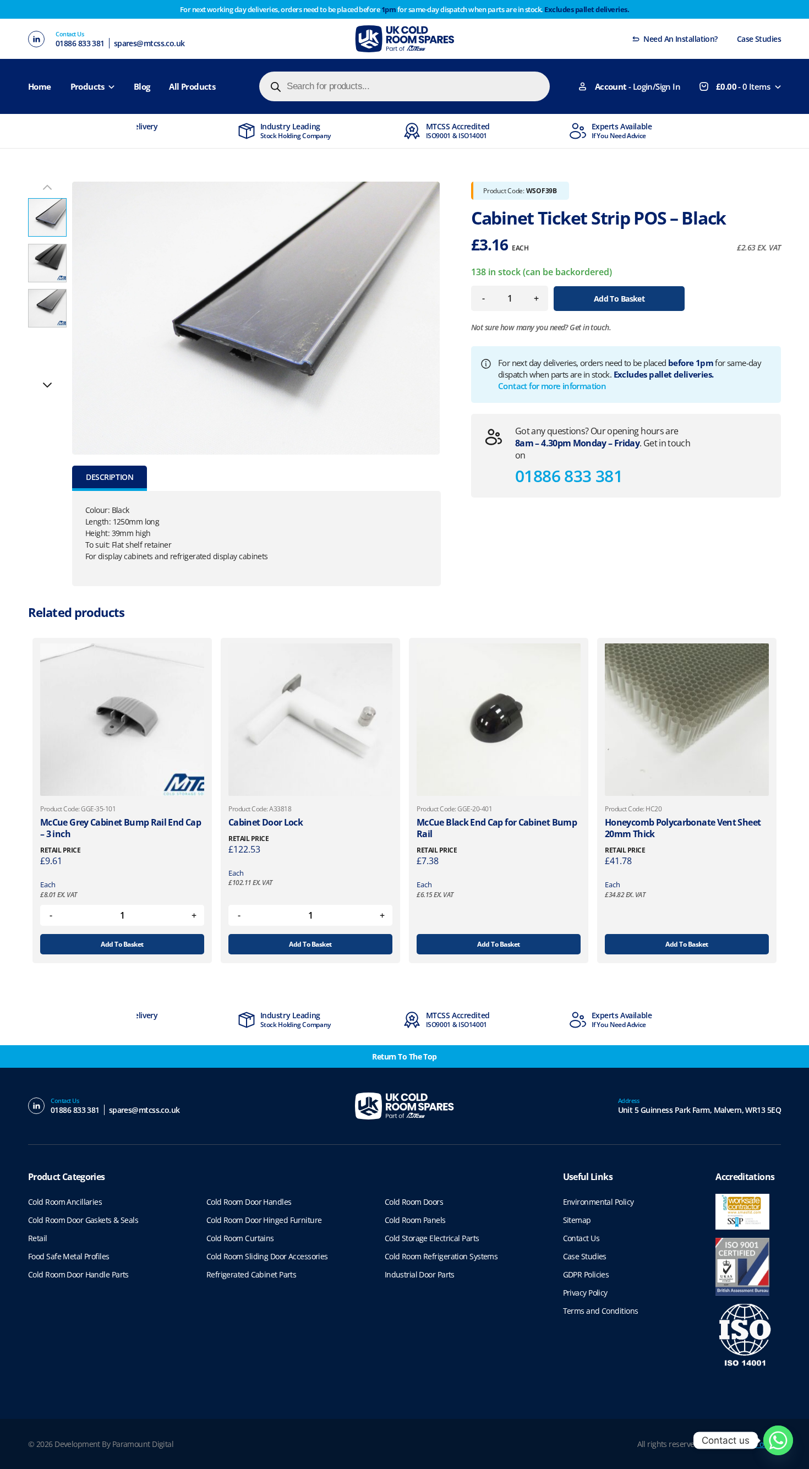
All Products (192, 86)
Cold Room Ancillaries (65, 1202)
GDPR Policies (586, 1274)
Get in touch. (590, 327)
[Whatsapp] (778, 1440)
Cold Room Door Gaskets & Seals (83, 1220)
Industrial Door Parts (420, 1274)
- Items (743, 86)
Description (109, 477)
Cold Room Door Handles (249, 1202)
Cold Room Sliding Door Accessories (267, 1256)
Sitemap (577, 1220)
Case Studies (759, 39)
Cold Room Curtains (240, 1238)
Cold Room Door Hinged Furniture (264, 1220)
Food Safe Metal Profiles (69, 1256)
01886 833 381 (80, 43)
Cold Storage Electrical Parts (432, 1238)
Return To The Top (404, 1056)
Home (39, 86)
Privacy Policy (585, 1292)
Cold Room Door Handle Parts (78, 1274)
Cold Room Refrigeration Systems (441, 1256)
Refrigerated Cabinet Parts (251, 1274)
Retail (37, 1238)
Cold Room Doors (414, 1202)
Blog (142, 86)
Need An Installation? (680, 39)
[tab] (109, 478)
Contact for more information (552, 385)
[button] (47, 385)
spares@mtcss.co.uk (149, 43)
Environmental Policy (598, 1202)
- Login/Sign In (637, 86)
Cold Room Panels (415, 1220)
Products (87, 86)
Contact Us (581, 1238)
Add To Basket (619, 298)
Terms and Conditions (600, 1311)
